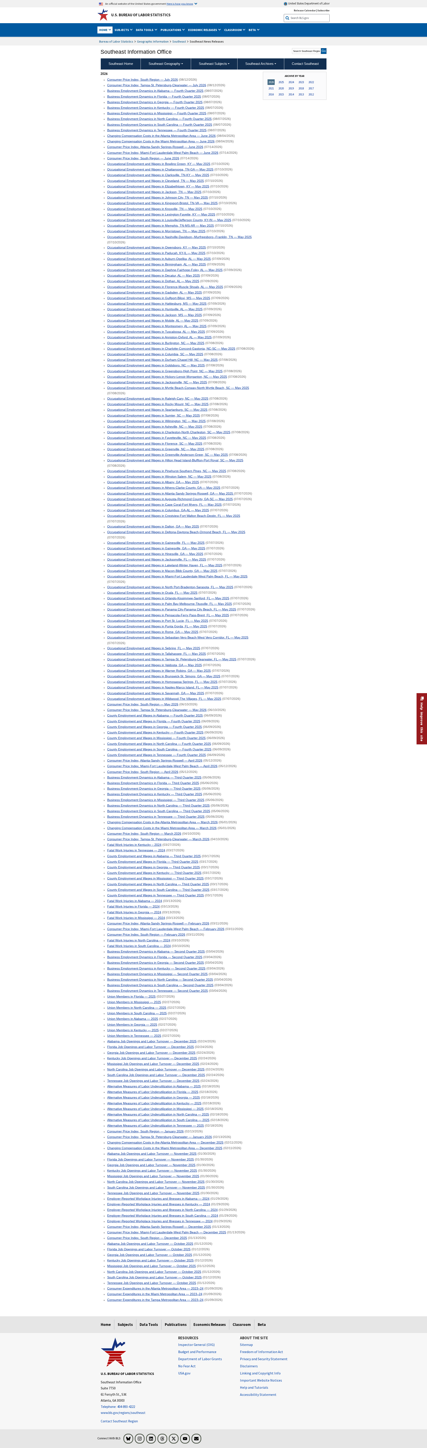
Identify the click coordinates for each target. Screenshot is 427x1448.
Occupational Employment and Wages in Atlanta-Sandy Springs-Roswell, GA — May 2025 (170, 493)
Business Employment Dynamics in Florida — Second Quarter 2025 (154, 957)
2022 (311, 82)
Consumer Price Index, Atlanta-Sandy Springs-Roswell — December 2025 (159, 1226)
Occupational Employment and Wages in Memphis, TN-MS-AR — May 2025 (160, 225)
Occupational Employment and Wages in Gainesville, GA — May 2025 (156, 548)
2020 (281, 88)
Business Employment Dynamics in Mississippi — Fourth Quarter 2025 (156, 113)
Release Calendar (305, 10)
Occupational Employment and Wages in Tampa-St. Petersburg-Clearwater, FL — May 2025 (171, 659)
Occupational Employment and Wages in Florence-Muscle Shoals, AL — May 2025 (165, 287)
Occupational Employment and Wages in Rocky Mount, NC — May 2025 (158, 404)
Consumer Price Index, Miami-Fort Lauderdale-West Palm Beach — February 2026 (165, 929)
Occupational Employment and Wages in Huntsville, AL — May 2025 (155, 309)
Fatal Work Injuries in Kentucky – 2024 (134, 844)
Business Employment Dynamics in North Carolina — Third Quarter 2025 (158, 805)
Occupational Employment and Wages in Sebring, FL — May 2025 (153, 648)
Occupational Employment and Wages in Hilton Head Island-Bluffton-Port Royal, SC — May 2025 (175, 460)
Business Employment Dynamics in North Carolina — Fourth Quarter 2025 (159, 119)
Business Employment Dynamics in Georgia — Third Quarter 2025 (154, 788)
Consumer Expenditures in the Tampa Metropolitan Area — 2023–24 (155, 1300)
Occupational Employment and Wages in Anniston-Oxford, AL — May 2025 (159, 337)
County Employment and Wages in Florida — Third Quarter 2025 (152, 861)
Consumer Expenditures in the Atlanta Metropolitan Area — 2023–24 (155, 1288)
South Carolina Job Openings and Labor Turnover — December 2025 (156, 1075)
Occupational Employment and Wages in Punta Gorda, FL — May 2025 (157, 626)
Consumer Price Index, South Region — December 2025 (147, 1238)
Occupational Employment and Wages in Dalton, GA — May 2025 (153, 526)
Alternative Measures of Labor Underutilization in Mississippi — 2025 (155, 1109)
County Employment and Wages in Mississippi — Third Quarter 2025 (155, 878)
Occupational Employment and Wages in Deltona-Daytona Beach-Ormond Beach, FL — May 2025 (176, 532)
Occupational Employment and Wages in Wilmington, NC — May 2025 (156, 421)
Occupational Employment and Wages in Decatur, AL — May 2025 (153, 275)
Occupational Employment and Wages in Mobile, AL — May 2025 (152, 320)
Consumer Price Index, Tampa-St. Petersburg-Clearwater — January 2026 (159, 1137)
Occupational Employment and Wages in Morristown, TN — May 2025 (156, 231)
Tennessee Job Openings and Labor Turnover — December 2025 (153, 1080)
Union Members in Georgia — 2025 (132, 1024)
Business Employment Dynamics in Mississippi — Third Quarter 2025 (155, 800)
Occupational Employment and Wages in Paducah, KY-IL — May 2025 (156, 253)
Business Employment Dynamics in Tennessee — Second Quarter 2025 (157, 990)
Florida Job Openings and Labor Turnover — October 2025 (149, 1249)
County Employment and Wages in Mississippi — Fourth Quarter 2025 (156, 738)
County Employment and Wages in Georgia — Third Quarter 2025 (153, 867)
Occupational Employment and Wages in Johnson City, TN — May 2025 (157, 197)
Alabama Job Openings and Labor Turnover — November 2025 (152, 1153)
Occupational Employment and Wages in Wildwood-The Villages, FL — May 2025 (164, 698)
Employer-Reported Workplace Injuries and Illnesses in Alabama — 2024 (158, 1198)
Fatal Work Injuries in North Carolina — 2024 (138, 940)
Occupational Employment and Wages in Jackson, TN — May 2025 (154, 192)
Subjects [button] (122, 30)
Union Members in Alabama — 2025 (132, 1019)
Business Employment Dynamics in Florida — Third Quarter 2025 (153, 783)
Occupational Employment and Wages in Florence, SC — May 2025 (154, 443)
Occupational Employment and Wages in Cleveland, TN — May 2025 (155, 181)
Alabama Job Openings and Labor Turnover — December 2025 (152, 1041)
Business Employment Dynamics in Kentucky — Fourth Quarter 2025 (155, 107)
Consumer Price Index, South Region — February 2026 (146, 934)
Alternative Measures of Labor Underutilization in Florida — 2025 (152, 1092)
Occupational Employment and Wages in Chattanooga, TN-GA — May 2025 (160, 169)
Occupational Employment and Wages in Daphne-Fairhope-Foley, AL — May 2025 (165, 270)
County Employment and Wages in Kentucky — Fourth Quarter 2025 (155, 732)
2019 (291, 88)
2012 (311, 94)
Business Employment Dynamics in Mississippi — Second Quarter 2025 (157, 974)
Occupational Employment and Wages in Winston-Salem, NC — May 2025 (159, 476)
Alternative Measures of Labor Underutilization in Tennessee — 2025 (155, 1125)
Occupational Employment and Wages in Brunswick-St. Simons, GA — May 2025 (163, 676)
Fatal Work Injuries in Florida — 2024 (133, 906)
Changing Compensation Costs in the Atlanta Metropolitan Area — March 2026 (162, 822)
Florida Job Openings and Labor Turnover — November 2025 (150, 1159)
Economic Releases (209, 1324)
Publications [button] (171, 30)
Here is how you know (180, 3)
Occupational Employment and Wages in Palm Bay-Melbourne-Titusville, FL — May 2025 (169, 604)
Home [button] (103, 30)
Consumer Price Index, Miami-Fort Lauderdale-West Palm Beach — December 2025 (166, 1232)
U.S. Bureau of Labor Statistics (141, 14)
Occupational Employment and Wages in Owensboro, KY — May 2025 (156, 247)
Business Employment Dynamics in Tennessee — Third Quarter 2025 (156, 816)
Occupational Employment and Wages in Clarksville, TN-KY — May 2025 (158, 175)
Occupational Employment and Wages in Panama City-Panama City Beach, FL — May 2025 (171, 609)
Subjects (125, 1324)
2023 (301, 82)
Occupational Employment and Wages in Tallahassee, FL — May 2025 (156, 653)
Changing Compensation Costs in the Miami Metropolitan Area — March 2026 (162, 828)
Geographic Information (153, 41)
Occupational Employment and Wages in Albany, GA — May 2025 (153, 482)
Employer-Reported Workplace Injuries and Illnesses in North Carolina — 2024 (162, 1210)
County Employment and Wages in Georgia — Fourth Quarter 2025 (154, 727)
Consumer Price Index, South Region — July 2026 (142, 79)
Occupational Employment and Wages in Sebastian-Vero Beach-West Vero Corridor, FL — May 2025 (177, 637)
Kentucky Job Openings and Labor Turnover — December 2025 (152, 1058)
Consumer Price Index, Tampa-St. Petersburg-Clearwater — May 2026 (157, 710)
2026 (271, 82)
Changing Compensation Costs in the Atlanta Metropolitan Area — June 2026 (161, 136)
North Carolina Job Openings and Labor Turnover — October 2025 (154, 1271)
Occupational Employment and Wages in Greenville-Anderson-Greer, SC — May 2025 (167, 454)
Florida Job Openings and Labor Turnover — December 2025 (150, 1047)
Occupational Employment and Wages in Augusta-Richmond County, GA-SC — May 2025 (170, 499)
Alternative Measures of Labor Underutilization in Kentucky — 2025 (154, 1103)
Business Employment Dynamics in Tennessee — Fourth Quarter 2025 (157, 130)
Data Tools (149, 1324)
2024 (291, 82)
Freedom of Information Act (261, 1351)
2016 (271, 94)
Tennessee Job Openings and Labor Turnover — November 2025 (153, 1193)
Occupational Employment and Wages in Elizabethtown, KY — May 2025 (158, 186)
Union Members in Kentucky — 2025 (133, 1030)
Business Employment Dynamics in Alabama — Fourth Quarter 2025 (155, 90)
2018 (301, 88)
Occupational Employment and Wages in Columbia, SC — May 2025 (155, 354)
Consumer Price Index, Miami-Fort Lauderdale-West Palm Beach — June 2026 (162, 152)
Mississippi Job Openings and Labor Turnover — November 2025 (153, 1176)
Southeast (179, 41)
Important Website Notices (261, 1380)
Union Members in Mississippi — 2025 (134, 1002)
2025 (281, 82)
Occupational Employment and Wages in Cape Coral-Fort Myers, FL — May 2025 (164, 504)
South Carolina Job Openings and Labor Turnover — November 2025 (156, 1187)
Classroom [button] (233, 30)
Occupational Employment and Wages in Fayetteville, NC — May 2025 (156, 438)
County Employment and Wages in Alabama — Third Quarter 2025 (154, 856)
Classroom (242, 1324)
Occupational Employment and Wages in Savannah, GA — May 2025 (155, 693)
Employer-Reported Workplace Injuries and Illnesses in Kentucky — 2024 (158, 1204)
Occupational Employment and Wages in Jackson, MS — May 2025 (154, 315)
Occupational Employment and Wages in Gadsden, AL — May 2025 (154, 292)
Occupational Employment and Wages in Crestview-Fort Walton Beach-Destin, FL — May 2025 (173, 516)
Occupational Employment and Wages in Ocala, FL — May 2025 (152, 592)
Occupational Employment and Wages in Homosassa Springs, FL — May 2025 (162, 682)
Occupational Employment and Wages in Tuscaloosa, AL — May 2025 (156, 331)
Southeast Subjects (213, 64)
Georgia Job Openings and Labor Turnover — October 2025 (149, 1255)
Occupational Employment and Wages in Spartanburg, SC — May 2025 (157, 409)
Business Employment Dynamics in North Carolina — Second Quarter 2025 (160, 979)
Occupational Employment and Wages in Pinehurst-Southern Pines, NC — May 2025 (166, 471)
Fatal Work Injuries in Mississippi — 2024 (136, 918)
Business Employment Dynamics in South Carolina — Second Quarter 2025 (160, 985)
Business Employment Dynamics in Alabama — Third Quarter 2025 (154, 777)
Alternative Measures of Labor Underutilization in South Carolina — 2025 (158, 1120)
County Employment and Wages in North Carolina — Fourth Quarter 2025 (159, 744)
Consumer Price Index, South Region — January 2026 (145, 1131)
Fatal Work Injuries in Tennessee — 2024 (136, 850)
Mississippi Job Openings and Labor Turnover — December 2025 (153, 1064)
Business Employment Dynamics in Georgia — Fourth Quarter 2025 (155, 102)
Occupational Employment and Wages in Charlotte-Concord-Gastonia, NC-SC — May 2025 (171, 348)
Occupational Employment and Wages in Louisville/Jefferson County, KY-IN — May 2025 (169, 220)
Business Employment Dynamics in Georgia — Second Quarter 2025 (155, 962)
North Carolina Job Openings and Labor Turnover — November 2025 (156, 1181)
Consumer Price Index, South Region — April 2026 (142, 772)
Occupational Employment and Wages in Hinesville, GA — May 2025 (155, 554)
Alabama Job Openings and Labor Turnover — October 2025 (150, 1243)
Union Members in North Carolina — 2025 (136, 1007)
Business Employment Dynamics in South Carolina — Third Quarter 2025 (158, 811)
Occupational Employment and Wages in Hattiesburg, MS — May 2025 (157, 303)
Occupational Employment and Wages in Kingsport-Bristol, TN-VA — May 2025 (162, 203)
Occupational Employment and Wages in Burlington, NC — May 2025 (155, 343)
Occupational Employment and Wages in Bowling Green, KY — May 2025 (158, 164)
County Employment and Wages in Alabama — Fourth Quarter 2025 (155, 715)
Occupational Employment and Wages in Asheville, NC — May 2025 (154, 426)
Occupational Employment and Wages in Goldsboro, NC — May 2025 (156, 365)
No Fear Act (187, 1366)
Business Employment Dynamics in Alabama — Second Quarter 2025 (156, 951)
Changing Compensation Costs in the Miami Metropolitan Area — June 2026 (161, 141)
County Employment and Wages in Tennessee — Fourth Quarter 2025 (156, 755)
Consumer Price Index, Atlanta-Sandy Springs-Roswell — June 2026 (155, 147)
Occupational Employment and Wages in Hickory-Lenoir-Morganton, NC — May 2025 (167, 376)
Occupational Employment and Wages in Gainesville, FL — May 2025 (156, 542)
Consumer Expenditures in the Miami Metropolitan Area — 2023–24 (154, 1294)
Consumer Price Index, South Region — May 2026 (142, 704)
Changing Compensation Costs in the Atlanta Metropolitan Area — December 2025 (165, 1142)
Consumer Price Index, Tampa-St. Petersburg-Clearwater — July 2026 (156, 85)
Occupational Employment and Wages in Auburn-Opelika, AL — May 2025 (159, 259)
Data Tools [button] (145, 30)
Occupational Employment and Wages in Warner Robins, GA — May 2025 (159, 670)
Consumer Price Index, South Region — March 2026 (144, 833)
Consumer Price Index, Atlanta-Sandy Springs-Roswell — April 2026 (154, 760)
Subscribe (323, 10)
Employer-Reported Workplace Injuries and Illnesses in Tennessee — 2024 (160, 1221)
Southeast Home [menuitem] (121, 64)
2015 (281, 94)
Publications (176, 1324)
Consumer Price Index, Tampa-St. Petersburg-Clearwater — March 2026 (158, 839)
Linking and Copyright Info (260, 1373)
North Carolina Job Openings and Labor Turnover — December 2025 (156, 1069)
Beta (262, 1324)
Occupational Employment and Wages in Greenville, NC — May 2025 (155, 449)
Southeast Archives (259, 64)
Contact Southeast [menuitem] (305, 64)
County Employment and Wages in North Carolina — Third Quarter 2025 (158, 884)
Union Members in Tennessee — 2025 (134, 1035)
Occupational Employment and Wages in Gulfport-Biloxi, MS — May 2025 (158, 298)
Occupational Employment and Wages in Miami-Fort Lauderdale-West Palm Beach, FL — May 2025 (177, 576)
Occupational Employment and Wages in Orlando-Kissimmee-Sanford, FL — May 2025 (168, 598)
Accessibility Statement (258, 1394)
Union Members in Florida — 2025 (131, 996)
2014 (291, 94)
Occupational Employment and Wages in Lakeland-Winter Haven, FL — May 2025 (164, 565)
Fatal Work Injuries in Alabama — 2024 (134, 901)
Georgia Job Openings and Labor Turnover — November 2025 (151, 1165)
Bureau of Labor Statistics (116, 41)
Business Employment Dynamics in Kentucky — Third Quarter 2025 (154, 794)
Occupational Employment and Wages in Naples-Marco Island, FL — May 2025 (162, 687)
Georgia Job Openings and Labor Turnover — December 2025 (151, 1052)
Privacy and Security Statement (264, 1359)
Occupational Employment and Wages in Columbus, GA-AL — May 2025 (158, 510)
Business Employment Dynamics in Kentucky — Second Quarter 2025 (156, 968)
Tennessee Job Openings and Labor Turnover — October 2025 (151, 1283)
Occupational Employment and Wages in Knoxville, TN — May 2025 (154, 209)
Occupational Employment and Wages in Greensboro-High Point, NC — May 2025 (165, 371)
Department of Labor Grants (200, 1359)
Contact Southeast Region (119, 1421)
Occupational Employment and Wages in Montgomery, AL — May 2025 (157, 326)
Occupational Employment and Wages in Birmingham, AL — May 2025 (156, 264)
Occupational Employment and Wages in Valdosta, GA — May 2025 (154, 665)
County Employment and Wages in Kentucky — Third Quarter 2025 (154, 873)
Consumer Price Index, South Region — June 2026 (143, 158)
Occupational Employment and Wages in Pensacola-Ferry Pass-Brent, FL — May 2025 (168, 615)
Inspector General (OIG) (196, 1344)
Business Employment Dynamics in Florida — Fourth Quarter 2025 (154, 96)
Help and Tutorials (254, 1387)
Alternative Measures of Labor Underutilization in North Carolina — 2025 (158, 1114)
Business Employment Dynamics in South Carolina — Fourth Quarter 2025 (159, 124)
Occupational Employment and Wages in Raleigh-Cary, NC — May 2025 (157, 398)
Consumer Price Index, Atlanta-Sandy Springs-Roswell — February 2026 (158, 923)
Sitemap (246, 1344)
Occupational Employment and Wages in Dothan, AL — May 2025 (153, 281)
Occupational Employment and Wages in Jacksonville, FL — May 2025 (156, 559)
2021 (271, 88)
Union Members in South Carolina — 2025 (137, 1013)
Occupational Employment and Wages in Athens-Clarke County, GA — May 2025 (163, 487)
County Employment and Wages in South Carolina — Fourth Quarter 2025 (159, 749)
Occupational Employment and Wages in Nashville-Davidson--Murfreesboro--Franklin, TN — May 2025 (179, 237)
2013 (301, 94)
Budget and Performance (197, 1351)
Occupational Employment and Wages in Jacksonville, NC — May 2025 (157, 382)
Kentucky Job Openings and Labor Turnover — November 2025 (152, 1170)
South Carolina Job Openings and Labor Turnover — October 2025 (154, 1277)
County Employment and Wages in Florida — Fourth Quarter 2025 (153, 721)
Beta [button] (252, 30)
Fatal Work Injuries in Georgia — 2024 (134, 912)
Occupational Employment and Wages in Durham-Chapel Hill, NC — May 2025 (162, 359)
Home (106, 1324)
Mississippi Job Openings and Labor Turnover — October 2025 (151, 1266)
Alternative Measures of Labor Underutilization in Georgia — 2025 (153, 1097)
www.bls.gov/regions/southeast (123, 1413)
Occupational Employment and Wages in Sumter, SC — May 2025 (153, 415)
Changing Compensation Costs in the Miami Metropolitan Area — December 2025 (164, 1148)
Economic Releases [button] (203, 30)
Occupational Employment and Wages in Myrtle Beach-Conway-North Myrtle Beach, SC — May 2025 (178, 388)
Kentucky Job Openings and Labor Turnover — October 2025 (150, 1260)
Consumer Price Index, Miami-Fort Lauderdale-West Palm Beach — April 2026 (162, 766)
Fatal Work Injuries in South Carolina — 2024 (139, 946)
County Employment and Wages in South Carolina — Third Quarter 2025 (158, 889)
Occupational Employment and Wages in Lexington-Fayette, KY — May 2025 (161, 214)
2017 (311, 88)
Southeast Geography (164, 64)
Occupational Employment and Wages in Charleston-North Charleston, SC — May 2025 (168, 432)
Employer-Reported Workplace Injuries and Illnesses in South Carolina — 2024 (162, 1215)
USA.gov (184, 1373)
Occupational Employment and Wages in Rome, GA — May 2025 (152, 632)
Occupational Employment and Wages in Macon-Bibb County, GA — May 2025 (162, 571)
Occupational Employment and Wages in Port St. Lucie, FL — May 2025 (157, 620)
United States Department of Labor (309, 3)
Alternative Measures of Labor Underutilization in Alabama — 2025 (154, 1086)
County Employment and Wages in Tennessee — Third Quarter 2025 (155, 895)
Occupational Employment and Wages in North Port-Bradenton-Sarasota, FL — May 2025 (170, 587)
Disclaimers (249, 1366)
